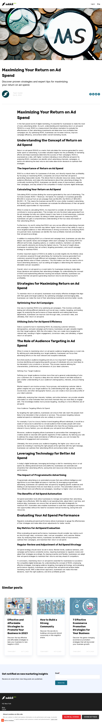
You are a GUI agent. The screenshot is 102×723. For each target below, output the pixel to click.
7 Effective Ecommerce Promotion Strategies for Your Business (81, 626)
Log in (4, 709)
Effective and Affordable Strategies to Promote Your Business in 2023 (17, 626)
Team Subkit (17, 93)
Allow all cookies (71, 717)
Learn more (54, 719)
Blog (3, 707)
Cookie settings (90, 717)
